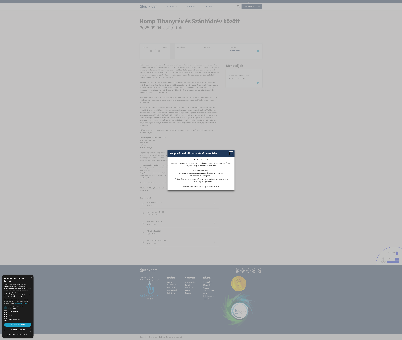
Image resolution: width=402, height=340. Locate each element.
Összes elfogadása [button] (18, 324)
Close (231, 153)
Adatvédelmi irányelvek (22, 303)
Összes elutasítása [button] (18, 330)
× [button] (31, 277)
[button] (17, 334)
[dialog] (18, 306)
